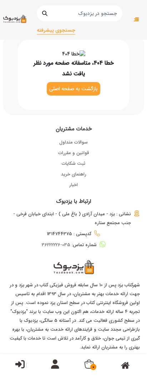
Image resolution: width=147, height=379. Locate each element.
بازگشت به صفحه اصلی (73, 89)
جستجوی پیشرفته (56, 30)
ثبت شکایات (73, 163)
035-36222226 (56, 245)
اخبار (73, 185)
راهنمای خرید (73, 174)
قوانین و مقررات (73, 153)
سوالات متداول (73, 142)
